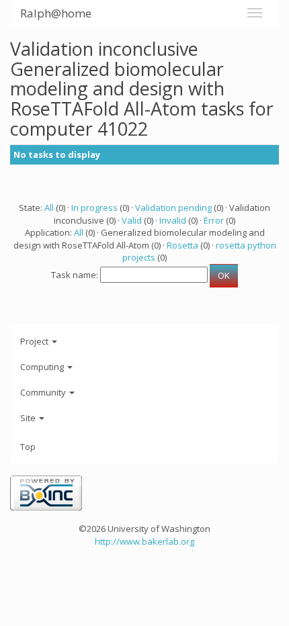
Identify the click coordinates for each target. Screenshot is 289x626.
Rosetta (182, 245)
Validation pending (173, 208)
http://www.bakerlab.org (144, 541)
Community (44, 392)
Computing (43, 367)
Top (28, 447)
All (49, 208)
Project (35, 341)
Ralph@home (55, 13)
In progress (94, 208)
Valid (132, 220)
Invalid (172, 220)
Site (29, 418)
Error (214, 220)
